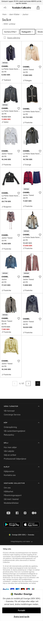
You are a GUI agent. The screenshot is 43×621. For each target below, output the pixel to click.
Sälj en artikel (10, 454)
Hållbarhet (8, 491)
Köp (5, 423)
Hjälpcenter (9, 471)
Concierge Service (12, 414)
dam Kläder (14, 14)
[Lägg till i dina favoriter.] (18, 66)
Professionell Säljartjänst (15, 458)
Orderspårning (10, 427)
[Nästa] (28, 383)
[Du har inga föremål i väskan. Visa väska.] (38, 7)
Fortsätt (21, 610)
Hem (4, 14)
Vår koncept (9, 410)
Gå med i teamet (11, 499)
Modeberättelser (11, 502)
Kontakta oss (10, 475)
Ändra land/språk (21, 616)
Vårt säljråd (9, 451)
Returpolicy (9, 434)
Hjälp (6, 467)
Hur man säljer (10, 447)
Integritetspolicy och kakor (20, 541)
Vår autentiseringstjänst (14, 430)
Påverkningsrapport (13, 495)
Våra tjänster (11, 406)
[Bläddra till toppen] (37, 383)
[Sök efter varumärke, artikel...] (4, 7)
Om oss (7, 487)
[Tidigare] (14, 383)
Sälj (6, 443)
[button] (38, 7)
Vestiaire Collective (14, 483)
